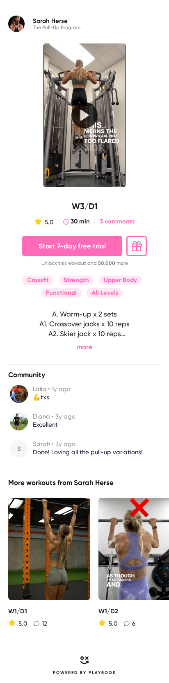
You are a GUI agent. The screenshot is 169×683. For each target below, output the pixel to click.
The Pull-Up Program (56, 27)
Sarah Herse (94, 482)
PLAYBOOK (102, 672)
